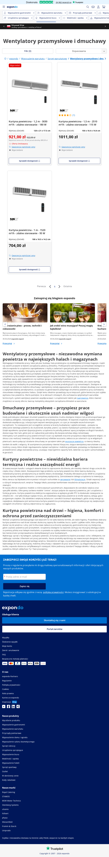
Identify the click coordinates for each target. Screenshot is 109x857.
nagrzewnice (82, 398)
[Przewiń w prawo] (105, 26)
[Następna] (59, 286)
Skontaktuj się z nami (54, 620)
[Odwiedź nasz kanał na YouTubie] (3, 707)
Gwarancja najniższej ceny (23, 147)
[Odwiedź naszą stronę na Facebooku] (8, 707)
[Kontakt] (93, 7)
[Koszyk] (103, 7)
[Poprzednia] (50, 286)
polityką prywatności (53, 592)
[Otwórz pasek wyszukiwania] (87, 7)
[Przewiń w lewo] (4, 26)
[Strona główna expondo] (5, 58)
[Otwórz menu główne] (4, 7)
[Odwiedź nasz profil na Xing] (18, 707)
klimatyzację (79, 479)
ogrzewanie (65, 479)
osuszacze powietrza (74, 441)
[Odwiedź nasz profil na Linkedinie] (13, 707)
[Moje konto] (98, 7)
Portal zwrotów (54, 629)
